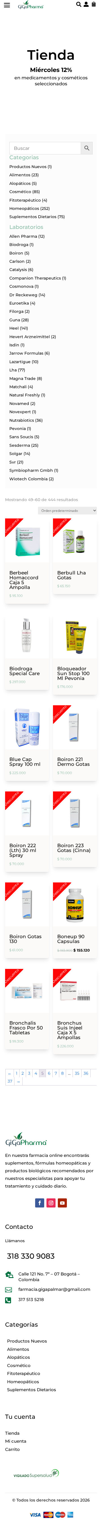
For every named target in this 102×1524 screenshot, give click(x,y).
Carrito (12, 1449)
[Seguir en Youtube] (62, 1202)
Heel (14, 328)
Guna (14, 319)
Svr (12, 462)
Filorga (16, 311)
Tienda (12, 1433)
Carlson (17, 261)
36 (86, 1073)
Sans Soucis (21, 436)
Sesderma (19, 445)
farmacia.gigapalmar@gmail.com (54, 1289)
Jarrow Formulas (26, 353)
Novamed (19, 403)
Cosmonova (21, 286)
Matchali (18, 386)
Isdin (14, 345)
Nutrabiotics (21, 420)
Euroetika (19, 303)
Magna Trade (22, 378)
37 (10, 1081)
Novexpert (20, 411)
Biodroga (18, 244)
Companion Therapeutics (35, 278)
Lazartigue (20, 361)
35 (77, 1073)
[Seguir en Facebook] (39, 1202)
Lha (13, 370)
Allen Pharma (23, 236)
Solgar (15, 453)
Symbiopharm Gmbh (31, 470)
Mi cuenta (15, 1441)
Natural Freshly (24, 395)
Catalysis (18, 269)
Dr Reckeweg (23, 294)
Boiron (16, 253)
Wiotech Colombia (28, 478)
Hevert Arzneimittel (29, 336)
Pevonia (17, 428)
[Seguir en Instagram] (51, 1202)
